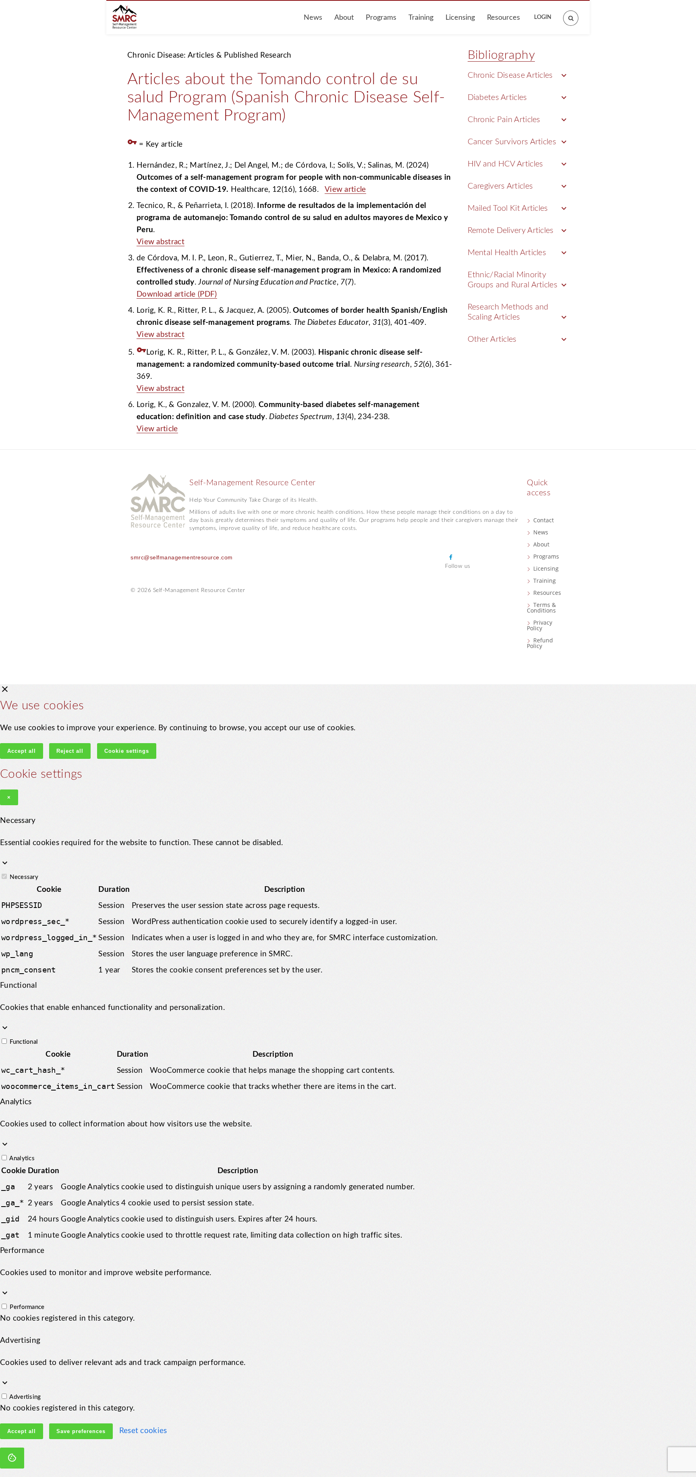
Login (542, 17)
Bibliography (501, 55)
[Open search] (566, 14)
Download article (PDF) (177, 294)
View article (345, 189)
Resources (503, 17)
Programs (381, 17)
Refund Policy (540, 643)
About (344, 17)
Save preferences (81, 1431)
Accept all (21, 751)
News (313, 17)
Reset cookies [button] (143, 1431)
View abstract (160, 242)
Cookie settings (126, 751)
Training (420, 17)
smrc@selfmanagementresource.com (181, 557)
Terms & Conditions (541, 607)
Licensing (460, 17)
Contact (543, 520)
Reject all (69, 751)
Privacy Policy (539, 625)
